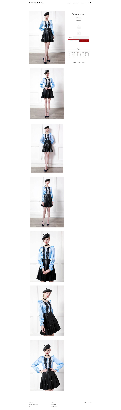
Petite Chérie (36, 3)
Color (79, 25)
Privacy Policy (53, 404)
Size (79, 31)
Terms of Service (54, 406)
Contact (52, 402)
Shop (83, 3)
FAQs (30, 406)
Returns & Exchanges (33, 404)
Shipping (31, 402)
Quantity (70, 37)
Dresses (75, 3)
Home (69, 3)
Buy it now (84, 40)
